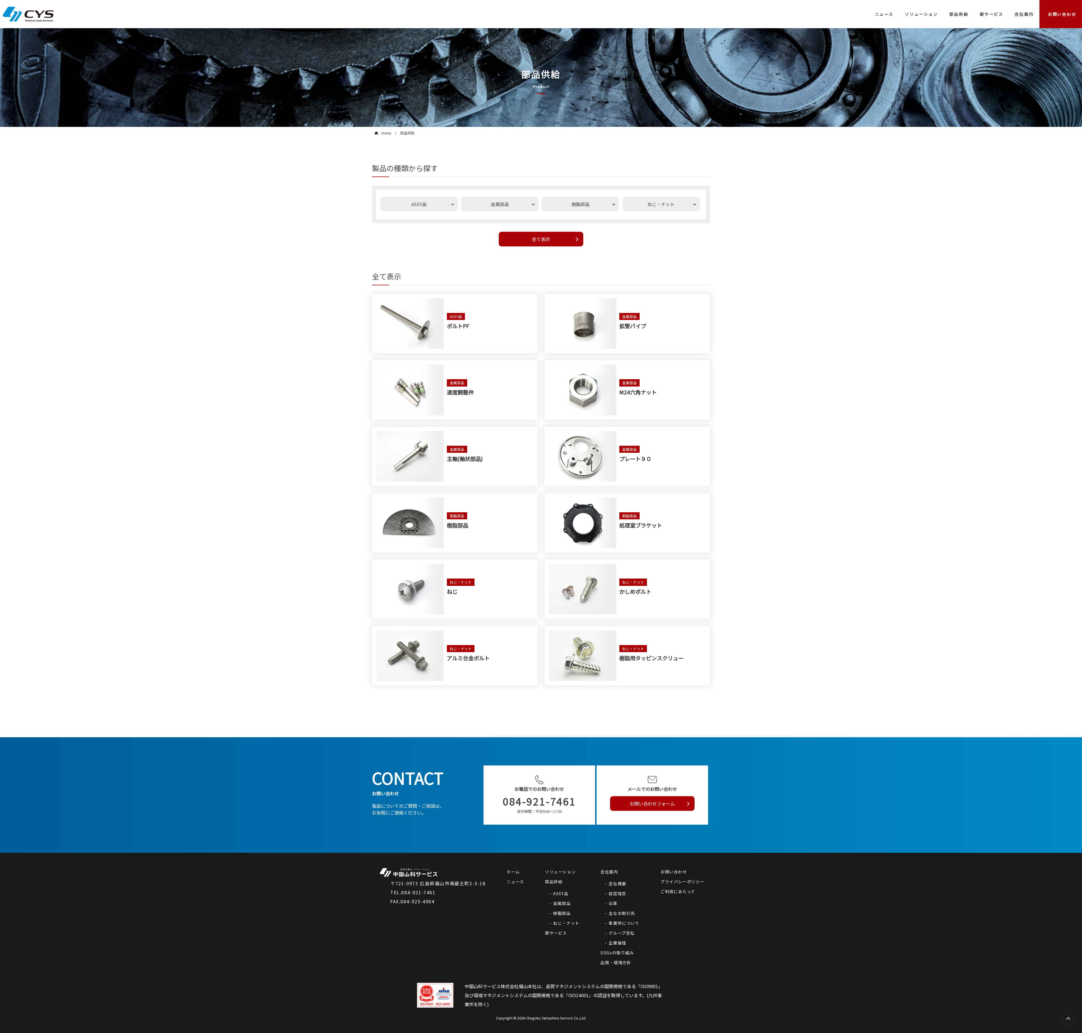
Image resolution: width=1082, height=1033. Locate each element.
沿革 (613, 903)
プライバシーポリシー (682, 881)
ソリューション (921, 14)
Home (386, 133)
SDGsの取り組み (617, 952)
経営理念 (617, 893)
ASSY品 (560, 893)
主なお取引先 (622, 913)
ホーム (513, 872)
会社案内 (1024, 14)
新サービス (991, 14)
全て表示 (541, 239)
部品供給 (958, 14)
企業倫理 (617, 943)
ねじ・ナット (566, 923)
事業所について (624, 923)
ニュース (884, 14)
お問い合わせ (673, 872)
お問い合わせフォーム (652, 803)
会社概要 (617, 883)
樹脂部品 (562, 913)
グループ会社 (622, 933)
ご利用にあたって (677, 891)
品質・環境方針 (615, 962)
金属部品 (562, 903)
